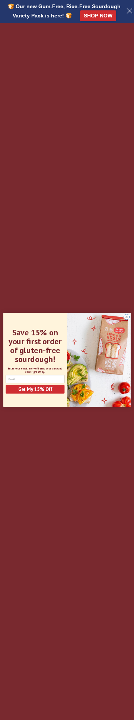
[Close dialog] (126, 317)
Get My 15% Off (35, 389)
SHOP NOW (98, 16)
